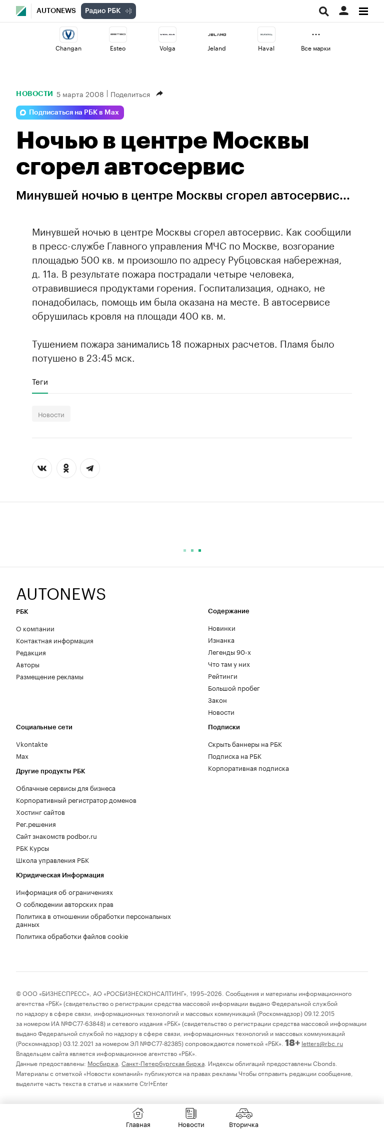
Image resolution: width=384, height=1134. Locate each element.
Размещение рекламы (50, 676)
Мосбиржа (103, 1062)
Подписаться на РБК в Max (74, 112)
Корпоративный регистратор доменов (76, 799)
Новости (35, 93)
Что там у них (229, 663)
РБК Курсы (32, 847)
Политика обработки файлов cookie (72, 935)
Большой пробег (234, 687)
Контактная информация (55, 640)
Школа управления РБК (52, 859)
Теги (40, 381)
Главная (138, 1123)
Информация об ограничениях (64, 891)
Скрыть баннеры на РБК (245, 743)
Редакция (31, 652)
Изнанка (221, 639)
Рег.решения (36, 823)
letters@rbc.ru (322, 1042)
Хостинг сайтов (40, 811)
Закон (217, 699)
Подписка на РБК (235, 755)
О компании (35, 628)
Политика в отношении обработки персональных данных (93, 919)
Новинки (222, 627)
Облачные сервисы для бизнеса (66, 787)
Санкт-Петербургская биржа (163, 1062)
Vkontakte (32, 743)
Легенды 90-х (229, 651)
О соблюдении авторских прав (65, 903)
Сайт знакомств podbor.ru (56, 835)
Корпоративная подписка (248, 767)
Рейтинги (223, 675)
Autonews (56, 11)
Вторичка (243, 1123)
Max (22, 755)
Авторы (28, 664)
